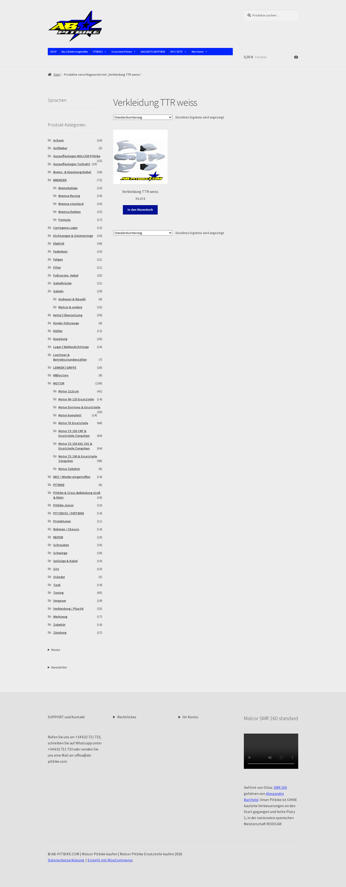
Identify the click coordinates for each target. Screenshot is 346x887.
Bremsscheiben (69, 212)
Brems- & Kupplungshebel (72, 172)
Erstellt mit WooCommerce (110, 860)
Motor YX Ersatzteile (73, 423)
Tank (56, 585)
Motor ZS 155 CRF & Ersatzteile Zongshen (74, 433)
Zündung (59, 632)
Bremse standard (71, 204)
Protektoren (62, 521)
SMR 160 (280, 787)
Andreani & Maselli (72, 299)
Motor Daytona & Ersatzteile (79, 407)
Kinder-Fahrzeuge (66, 323)
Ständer (59, 577)
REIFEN (58, 537)
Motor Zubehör (69, 469)
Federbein (60, 251)
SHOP (53, 51)
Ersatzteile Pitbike (122, 51)
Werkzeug (60, 616)
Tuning (58, 592)
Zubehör (59, 624)
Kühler (58, 331)
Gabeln (58, 291)
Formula (64, 220)
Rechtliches (126, 717)
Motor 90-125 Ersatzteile (76, 399)
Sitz (56, 569)
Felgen (58, 259)
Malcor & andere (70, 307)
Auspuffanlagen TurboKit (71, 164)
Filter (57, 267)
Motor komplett (69, 415)
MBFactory (60, 375)
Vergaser (59, 600)
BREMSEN (60, 180)
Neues (55, 650)
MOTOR (58, 383)
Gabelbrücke (62, 283)
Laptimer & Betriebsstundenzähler (70, 357)
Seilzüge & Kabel (65, 561)
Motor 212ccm (68, 391)
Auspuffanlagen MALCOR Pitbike (76, 156)
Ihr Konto (190, 717)
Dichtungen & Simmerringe (73, 236)
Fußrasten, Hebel (65, 275)
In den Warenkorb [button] (140, 209)
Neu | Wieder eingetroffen (74, 51)
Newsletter (59, 667)
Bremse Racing (69, 196)
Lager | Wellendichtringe (71, 347)
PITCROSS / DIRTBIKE (68, 513)
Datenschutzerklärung (66, 860)
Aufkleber (60, 148)
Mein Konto (197, 51)
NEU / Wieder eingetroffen (71, 477)
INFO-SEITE (176, 51)
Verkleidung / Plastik (68, 608)
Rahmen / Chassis (66, 529)
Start (56, 74)
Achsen (58, 140)
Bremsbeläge (67, 188)
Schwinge (60, 553)
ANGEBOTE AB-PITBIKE (153, 51)
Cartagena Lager (65, 228)
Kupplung (60, 339)
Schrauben (61, 545)
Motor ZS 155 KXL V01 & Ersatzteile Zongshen (75, 446)
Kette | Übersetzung (67, 315)
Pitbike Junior (63, 505)
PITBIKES (98, 51)
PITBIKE (58, 485)
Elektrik (58, 243)
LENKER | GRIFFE (64, 367)
